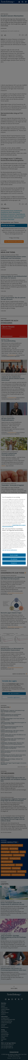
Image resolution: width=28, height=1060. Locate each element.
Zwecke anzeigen (14, 555)
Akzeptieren (14, 563)
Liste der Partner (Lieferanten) (9, 550)
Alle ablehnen (14, 559)
